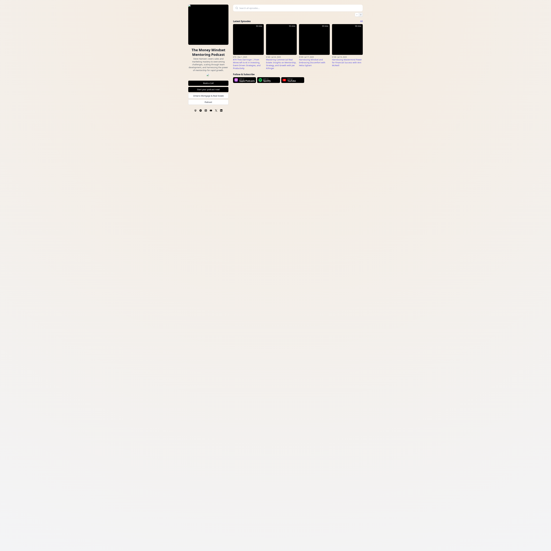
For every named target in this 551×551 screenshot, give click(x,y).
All (361, 21)
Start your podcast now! (208, 89)
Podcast (208, 102)
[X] (216, 110)
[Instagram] (205, 110)
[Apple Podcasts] (195, 110)
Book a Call (208, 83)
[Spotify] (200, 110)
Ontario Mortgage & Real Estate (208, 95)
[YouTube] (211, 110)
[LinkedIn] (221, 110)
